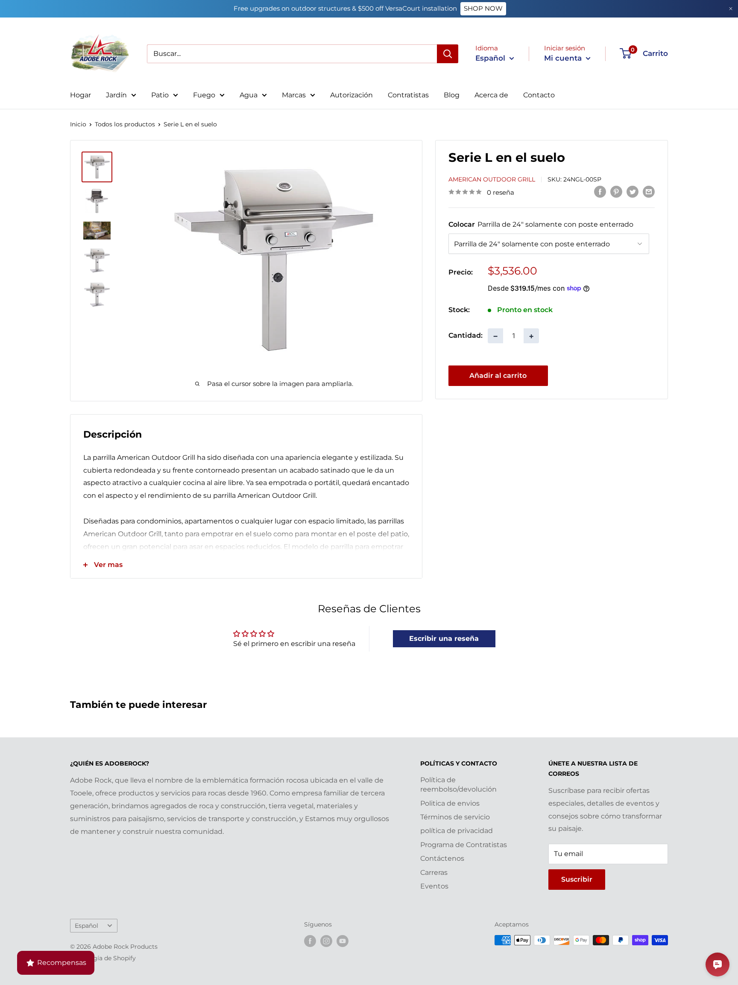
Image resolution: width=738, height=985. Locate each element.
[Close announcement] (731, 9)
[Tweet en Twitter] (632, 191)
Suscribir (576, 879)
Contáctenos (442, 858)
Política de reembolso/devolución (458, 784)
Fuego (204, 95)
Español (86, 925)
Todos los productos (125, 124)
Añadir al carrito (498, 375)
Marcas (294, 95)
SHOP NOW (483, 8)
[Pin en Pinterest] (616, 191)
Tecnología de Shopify (103, 958)
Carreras (434, 872)
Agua (249, 95)
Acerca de (491, 95)
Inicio (78, 124)
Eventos (434, 886)
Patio (160, 95)
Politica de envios (450, 803)
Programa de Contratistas (463, 845)
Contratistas (408, 95)
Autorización (351, 95)
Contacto (539, 95)
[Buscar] (447, 53)
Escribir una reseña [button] (444, 638)
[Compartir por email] (649, 191)
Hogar (80, 95)
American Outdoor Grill (491, 179)
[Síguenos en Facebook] (310, 941)
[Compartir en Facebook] (600, 191)
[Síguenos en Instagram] (326, 941)
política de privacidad (456, 831)
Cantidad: (465, 335)
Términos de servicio (455, 817)
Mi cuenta (564, 58)
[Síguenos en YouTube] (342, 941)
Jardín (116, 95)
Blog (452, 95)
